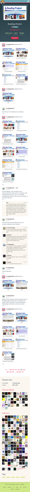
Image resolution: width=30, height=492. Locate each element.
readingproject (10, 44)
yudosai (9, 262)
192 (18, 370)
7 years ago (8, 45)
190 (13, 370)
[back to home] (2, 2)
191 (16, 370)
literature (22, 477)
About (4, 487)
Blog (17, 487)
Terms (12, 489)
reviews (8, 477)
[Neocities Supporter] (15, 27)
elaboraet (9, 234)
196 (10, 372)
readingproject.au (15, 30)
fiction (17, 477)
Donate (9, 487)
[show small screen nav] (28, 1)
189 (10, 370)
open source (12, 484)
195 (7, 372)
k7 (17, 188)
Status (24, 487)
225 (17, 372)
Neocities (7, 484)
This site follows (8, 390)
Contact (17, 489)
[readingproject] (3, 45)
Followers (5, 413)
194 (24, 370)
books (3, 477)
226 (20, 372)
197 (13, 372)
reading (13, 477)
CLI (13, 487)
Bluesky (22, 484)
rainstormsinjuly (11, 227)
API (20, 487)
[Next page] (23, 372)
